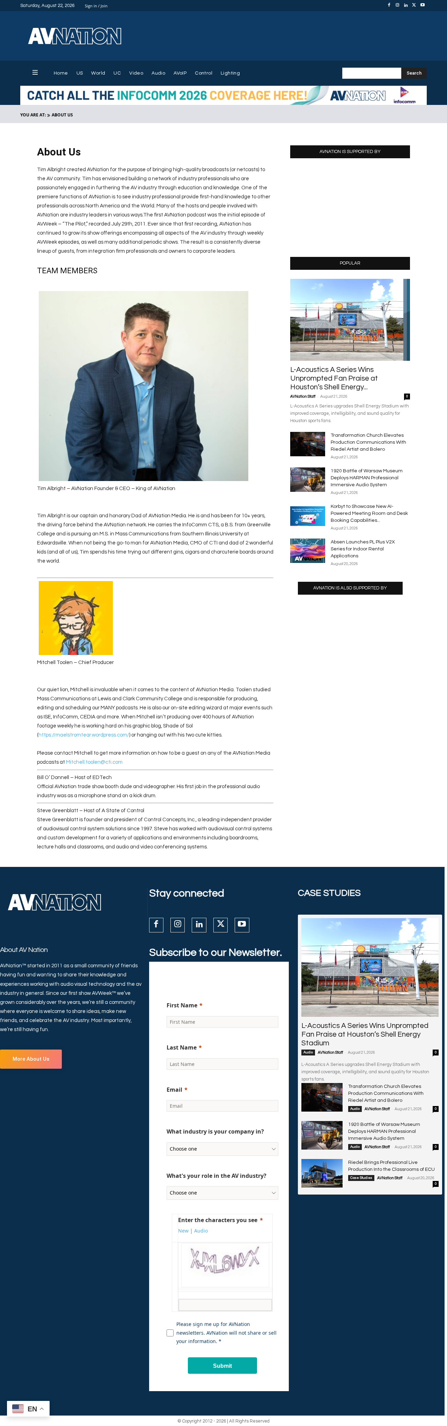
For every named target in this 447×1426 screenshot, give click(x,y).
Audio (308, 1052)
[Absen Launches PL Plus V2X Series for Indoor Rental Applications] (307, 551)
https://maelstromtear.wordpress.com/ (83, 735)
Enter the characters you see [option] (217, 1220)
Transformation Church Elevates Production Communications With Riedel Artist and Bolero (368, 442)
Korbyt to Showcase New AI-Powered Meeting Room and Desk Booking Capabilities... (369, 513)
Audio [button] (201, 1230)
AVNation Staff (302, 396)
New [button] (183, 1230)
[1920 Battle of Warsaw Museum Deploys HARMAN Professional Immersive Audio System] (307, 479)
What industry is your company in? (215, 1131)
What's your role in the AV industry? (216, 1176)
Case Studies (361, 1178)
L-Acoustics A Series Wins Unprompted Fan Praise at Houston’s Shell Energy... (334, 378)
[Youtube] (422, 5)
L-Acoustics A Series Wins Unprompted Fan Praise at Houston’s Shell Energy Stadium (364, 1034)
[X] (414, 5)
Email (174, 1089)
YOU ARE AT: (33, 115)
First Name (182, 1005)
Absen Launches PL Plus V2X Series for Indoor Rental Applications (363, 549)
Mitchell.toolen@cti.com (94, 762)
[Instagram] (397, 5)
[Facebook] (389, 5)
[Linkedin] (406, 5)
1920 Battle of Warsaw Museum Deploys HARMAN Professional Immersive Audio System (367, 477)
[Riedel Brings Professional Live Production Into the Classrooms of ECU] (322, 1173)
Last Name (182, 1047)
